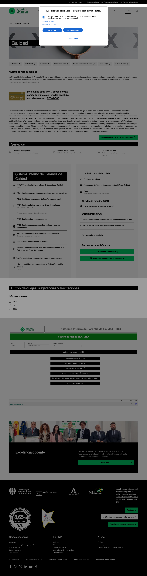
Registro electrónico (111, 2)
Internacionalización (112, 11)
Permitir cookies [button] (73, 30)
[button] (137, 11)
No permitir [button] (52, 30)
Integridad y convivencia (105, 559)
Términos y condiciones (58, 559)
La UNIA (57, 537)
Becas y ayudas (104, 545)
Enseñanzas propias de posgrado (22, 545)
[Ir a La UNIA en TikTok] (36, 566)
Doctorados (13, 552)
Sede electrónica (93, 2)
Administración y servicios (63, 550)
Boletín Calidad (120, 64)
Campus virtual (77, 2)
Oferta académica (18, 537)
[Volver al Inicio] (19, 11)
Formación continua (16, 547)
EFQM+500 (53, 98)
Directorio (57, 545)
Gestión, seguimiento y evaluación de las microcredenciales (39, 258)
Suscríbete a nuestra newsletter (122, 524)
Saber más (105, 462)
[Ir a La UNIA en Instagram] (15, 566)
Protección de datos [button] (50, 24)
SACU (100, 542)
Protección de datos (34, 559)
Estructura (14, 64)
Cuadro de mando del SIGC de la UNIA (98, 206)
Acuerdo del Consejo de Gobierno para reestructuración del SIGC (108, 219)
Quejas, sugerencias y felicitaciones (120, 517)
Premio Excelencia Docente (82, 64)
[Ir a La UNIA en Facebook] (10, 566)
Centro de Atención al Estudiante (110, 547)
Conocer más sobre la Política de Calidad (117, 137)
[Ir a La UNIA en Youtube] (31, 566)
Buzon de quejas (60, 64)
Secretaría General (60, 547)
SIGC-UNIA (29, 64)
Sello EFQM (104, 64)
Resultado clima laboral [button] (107, 252)
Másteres (12, 542)
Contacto (130, 510)
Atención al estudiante (130, 2)
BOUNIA (56, 542)
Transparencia (58, 552)
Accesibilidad (14, 559)
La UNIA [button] (128, 11)
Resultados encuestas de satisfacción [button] (107, 258)
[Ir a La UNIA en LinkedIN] (26, 566)
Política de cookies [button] (49, 22)
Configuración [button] (73, 38)
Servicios (43, 64)
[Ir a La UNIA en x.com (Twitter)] (20, 566)
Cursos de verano (15, 550)
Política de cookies (81, 559)
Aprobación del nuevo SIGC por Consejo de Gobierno (103, 225)
